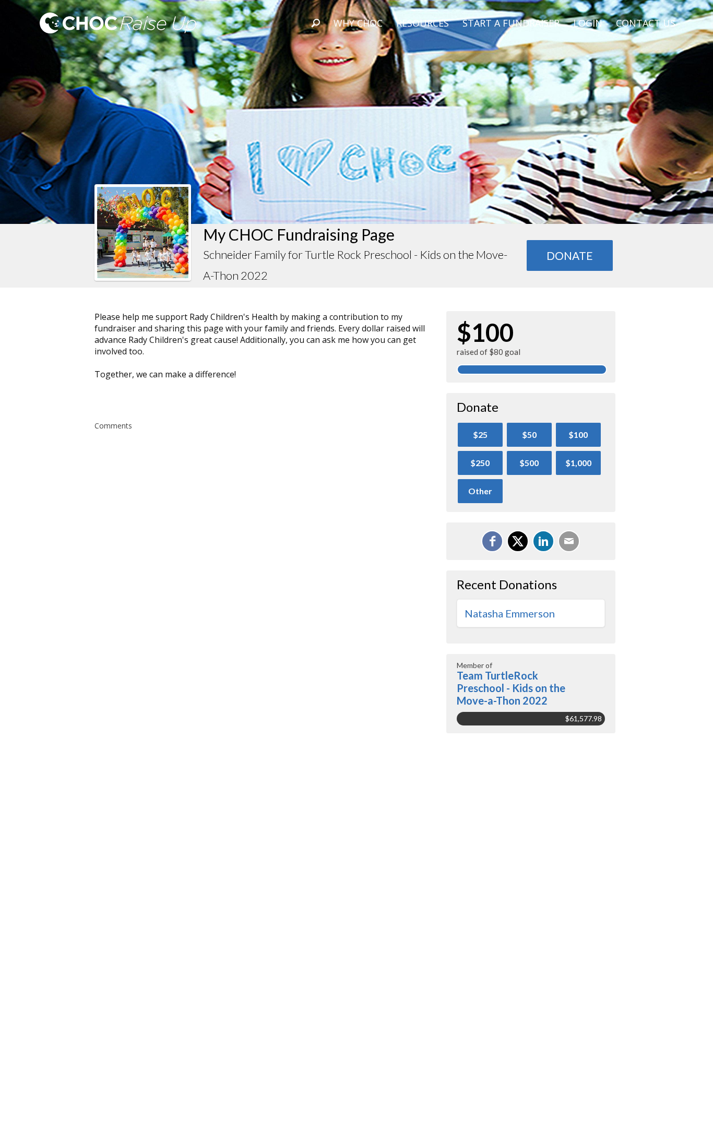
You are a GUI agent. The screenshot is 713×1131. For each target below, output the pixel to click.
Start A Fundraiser (511, 23)
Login (587, 23)
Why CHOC (358, 23)
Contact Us (645, 23)
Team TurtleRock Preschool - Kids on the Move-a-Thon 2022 (511, 688)
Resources (422, 23)
